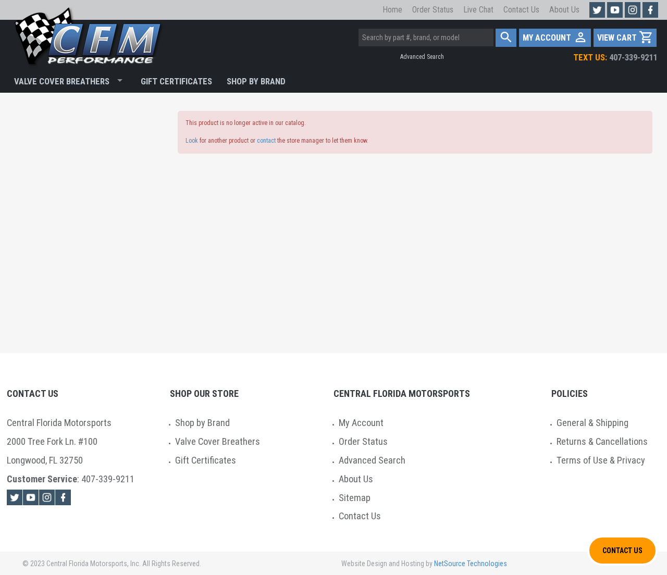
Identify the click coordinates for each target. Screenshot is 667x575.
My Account (361, 422)
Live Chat (478, 10)
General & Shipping (592, 422)
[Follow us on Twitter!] (597, 10)
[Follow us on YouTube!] (615, 10)
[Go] (506, 38)
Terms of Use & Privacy (601, 460)
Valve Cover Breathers (61, 81)
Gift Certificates (176, 81)
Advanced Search (422, 56)
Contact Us (521, 10)
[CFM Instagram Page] (632, 10)
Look (192, 140)
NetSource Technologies (470, 563)
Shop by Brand (202, 422)
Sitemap (354, 497)
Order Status (432, 10)
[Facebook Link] (63, 497)
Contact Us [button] (622, 550)
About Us (564, 10)
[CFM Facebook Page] (650, 10)
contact (266, 140)
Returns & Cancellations (602, 441)
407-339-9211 (615, 57)
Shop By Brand (256, 81)
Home (392, 10)
